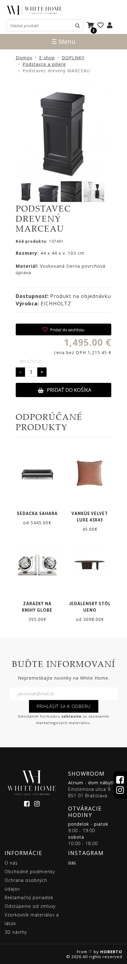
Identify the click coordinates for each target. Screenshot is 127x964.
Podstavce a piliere (44, 64)
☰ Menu (63, 41)
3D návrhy (16, 932)
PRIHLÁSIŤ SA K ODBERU (64, 706)
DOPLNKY (73, 58)
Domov (24, 58)
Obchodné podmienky (30, 871)
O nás (11, 863)
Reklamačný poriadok (29, 897)
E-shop (47, 58)
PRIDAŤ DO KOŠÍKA (69, 390)
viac (72, 862)
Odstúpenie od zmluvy (30, 906)
